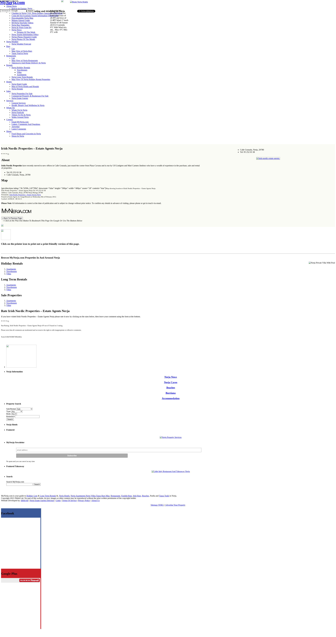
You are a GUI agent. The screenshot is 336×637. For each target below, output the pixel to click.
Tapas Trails (164, 496)
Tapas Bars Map (103, 496)
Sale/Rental (11, 409)
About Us (95, 500)
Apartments (11, 269)
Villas (8, 274)
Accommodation (171, 398)
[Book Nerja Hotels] (79, 2)
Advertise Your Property (175, 505)
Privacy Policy (84, 500)
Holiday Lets (32, 496)
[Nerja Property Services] (171, 437)
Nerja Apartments (78, 496)
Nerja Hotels (64, 496)
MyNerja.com (12, 2)
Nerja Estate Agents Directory (42, 500)
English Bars (126, 496)
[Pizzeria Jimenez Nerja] (171, 471)
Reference (10, 416)
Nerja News (170, 377)
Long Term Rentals (48, 496)
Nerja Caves (170, 382)
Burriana (171, 393)
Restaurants (115, 496)
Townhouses (11, 271)
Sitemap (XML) (157, 505)
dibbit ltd (24, 500)
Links (58, 500)
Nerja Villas (91, 496)
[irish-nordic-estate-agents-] (268, 158)
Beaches (170, 387)
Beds (8, 414)
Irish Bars (137, 496)
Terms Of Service (69, 500)
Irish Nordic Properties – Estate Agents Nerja (25, 195)
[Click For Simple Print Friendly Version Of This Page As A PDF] (2, 226)
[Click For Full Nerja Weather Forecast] (62, 1)
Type (8, 411)
